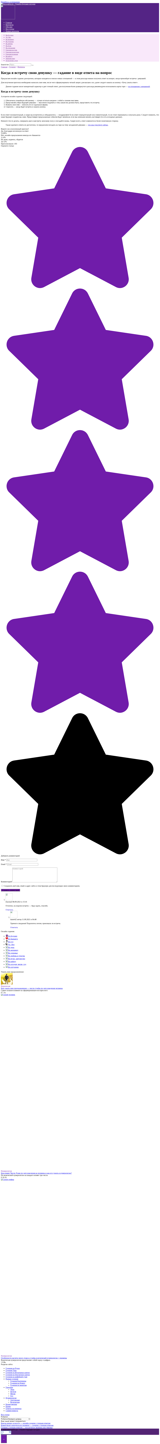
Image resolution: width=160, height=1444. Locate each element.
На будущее (9, 35)
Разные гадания (12, 1379)
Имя (3, 860)
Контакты (9, 25)
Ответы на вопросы (13, 1409)
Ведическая (15, 1402)
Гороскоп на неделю (12, 52)
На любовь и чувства (16, 956)
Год (11, 1396)
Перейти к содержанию (10, 2)
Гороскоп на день (11, 50)
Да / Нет (8, 37)
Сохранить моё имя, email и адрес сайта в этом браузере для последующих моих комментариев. (42, 886)
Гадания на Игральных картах (18, 1373)
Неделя (13, 1392)
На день (11, 947)
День (12, 1390)
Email (4, 864)
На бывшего (13, 939)
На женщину (10, 39)
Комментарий (6, 882)
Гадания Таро (11, 1370)
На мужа (8, 46)
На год (10, 942)
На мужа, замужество (16, 959)
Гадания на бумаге (17, 1383)
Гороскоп (9, 1387)
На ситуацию (13, 967)
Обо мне (9, 27)
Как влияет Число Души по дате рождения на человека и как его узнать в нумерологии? (36, 1173)
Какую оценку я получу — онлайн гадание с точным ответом (25, 1423)
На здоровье (10, 41)
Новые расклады (12, 31)
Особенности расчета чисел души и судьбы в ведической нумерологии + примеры (34, 1358)
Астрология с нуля (12, 60)
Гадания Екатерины (18, 1381)
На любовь (9, 44)
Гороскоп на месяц (12, 54)
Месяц (12, 1394)
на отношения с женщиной (139, 86)
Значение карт (10, 58)
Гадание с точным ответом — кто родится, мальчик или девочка (26, 1427)
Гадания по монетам (18, 1385)
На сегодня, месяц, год (17, 964)
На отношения (10, 48)
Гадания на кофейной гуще (16, 1377)
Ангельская (15, 1400)
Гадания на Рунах (13, 1368)
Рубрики (4, 1419)
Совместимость (12, 1411)
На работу (9, 56)
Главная (9, 23)
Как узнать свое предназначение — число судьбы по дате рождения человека (32, 988)
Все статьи (10, 29)
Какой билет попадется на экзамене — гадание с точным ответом (27, 1425)
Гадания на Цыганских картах (18, 1375)
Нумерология (11, 1398)
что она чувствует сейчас (98, 125)
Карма (8, 1406)
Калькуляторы (11, 1404)
